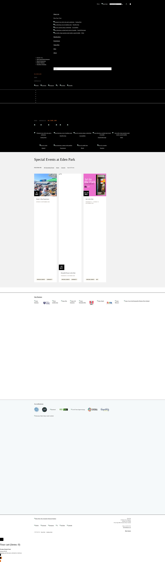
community (49, 279)
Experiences (56, 41)
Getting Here (78, 22)
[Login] (126, 4)
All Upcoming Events (49, 167)
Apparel (43, 148)
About (55, 52)
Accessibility (75, 27)
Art (97, 279)
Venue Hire (56, 45)
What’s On (56, 14)
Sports (57, 167)
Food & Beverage (81, 30)
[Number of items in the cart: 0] (130, 4)
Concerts (63, 167)
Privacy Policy (43, 532)
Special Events (41, 279)
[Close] (1, 539)
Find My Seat (76, 24)
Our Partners (38, 297)
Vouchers (102, 148)
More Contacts (128, 530)
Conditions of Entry (49, 532)
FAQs (82, 33)
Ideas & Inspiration (41, 61)
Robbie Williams (41, 62)
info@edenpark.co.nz (127, 527)
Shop (54, 49)
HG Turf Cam (37, 73)
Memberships (57, 37)
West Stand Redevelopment (43, 59)
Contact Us (37, 80)
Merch (82, 148)
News (35, 77)
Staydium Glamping (41, 64)
